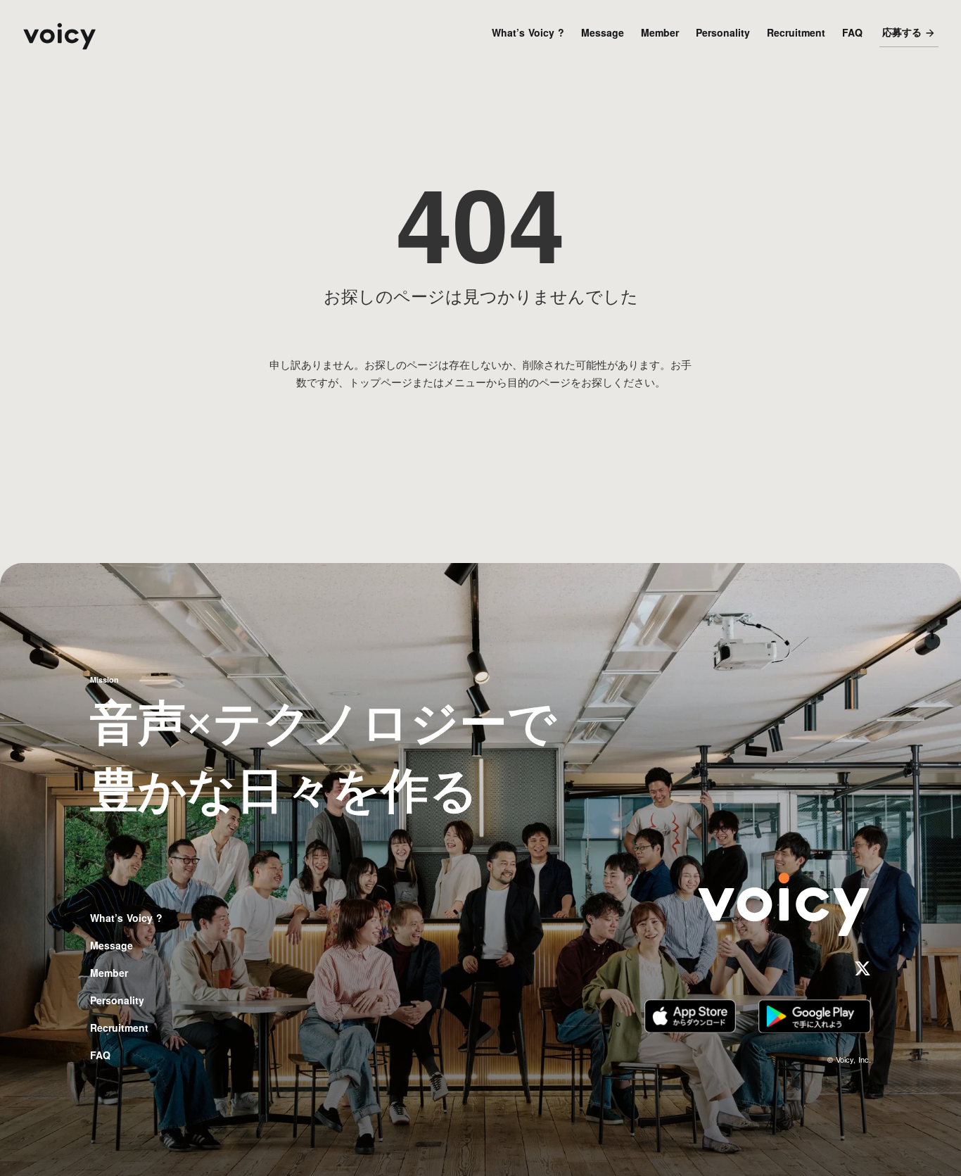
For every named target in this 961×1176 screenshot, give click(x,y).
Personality (723, 32)
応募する (902, 32)
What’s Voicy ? (528, 32)
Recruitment (796, 32)
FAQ (852, 32)
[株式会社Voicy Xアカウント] (862, 968)
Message (602, 32)
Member (660, 32)
